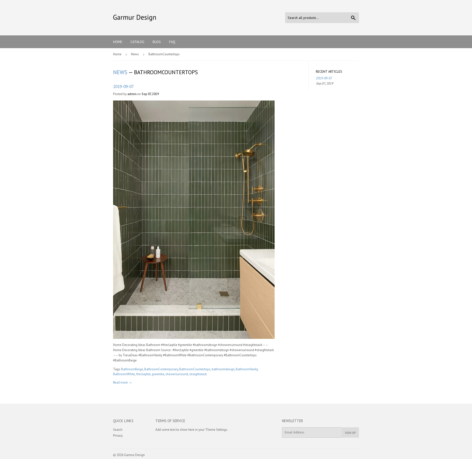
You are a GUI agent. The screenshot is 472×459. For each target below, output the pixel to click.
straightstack (198, 374)
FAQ (172, 42)
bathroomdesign (223, 369)
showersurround (176, 374)
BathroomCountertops (194, 369)
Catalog (137, 42)
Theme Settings (216, 430)
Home (117, 42)
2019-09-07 (123, 86)
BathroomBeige (132, 369)
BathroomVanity (247, 369)
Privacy (118, 435)
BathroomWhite (124, 374)
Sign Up (350, 432)
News (135, 54)
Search (117, 430)
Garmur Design (134, 455)
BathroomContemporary (161, 369)
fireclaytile (143, 374)
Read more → (122, 382)
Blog (157, 42)
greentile (158, 374)
